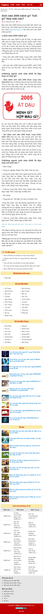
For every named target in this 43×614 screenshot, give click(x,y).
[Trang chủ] (4, 5)
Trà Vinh (7, 307)
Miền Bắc (8, 278)
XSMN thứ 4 (17, 536)
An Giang (8, 288)
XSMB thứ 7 (7, 560)
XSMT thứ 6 (32, 553)
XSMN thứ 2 (17, 519)
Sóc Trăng (8, 304)
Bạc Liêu (8, 294)
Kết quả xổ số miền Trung (12, 583)
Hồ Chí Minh (26, 299)
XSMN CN (17, 573)
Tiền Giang (25, 304)
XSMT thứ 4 (32, 535)
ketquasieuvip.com (16, 29)
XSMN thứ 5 (17, 545)
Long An (24, 302)
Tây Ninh (25, 307)
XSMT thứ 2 (32, 518)
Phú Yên (7, 334)
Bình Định (8, 326)
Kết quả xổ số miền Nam (12, 585)
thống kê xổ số (9, 591)
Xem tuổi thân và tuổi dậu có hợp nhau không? (19, 255)
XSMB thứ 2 (7, 516)
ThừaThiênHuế (27, 339)
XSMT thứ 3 (32, 527)
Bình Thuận (25, 291)
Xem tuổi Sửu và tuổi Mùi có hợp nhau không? (19, 263)
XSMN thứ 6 (17, 553)
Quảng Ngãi (26, 337)
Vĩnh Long (8, 310)
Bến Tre (24, 294)
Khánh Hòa (25, 329)
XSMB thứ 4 (7, 533)
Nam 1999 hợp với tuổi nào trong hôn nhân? (18, 269)
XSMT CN (31, 573)
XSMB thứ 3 (7, 525)
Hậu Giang (8, 299)
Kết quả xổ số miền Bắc (12, 580)
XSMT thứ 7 (32, 563)
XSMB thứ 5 (7, 542)
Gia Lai (7, 329)
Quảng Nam (9, 337)
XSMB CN (7, 570)
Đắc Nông (25, 342)
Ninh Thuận (25, 331)
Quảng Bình (26, 334)
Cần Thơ (25, 296)
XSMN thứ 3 (17, 527)
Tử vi (5, 598)
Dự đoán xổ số (9, 594)
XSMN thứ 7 (17, 564)
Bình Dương (26, 288)
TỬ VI (11, 9)
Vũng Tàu (25, 310)
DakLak (24, 326)
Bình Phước (9, 291)
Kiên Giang (8, 302)
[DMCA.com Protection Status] (21, 609)
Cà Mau (7, 296)
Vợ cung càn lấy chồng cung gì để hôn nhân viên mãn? (22, 266)
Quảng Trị (8, 339)
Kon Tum (8, 331)
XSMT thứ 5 (32, 545)
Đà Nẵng (8, 342)
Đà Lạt (7, 313)
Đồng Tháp (8, 315)
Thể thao (7, 596)
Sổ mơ (21, 427)
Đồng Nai (25, 313)
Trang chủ (4, 9)
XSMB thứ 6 (7, 551)
